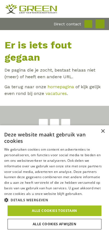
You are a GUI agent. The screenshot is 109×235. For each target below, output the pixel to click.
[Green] (54, 9)
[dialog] (54, 180)
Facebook (43, 123)
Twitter (54, 123)
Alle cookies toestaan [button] (54, 210)
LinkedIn (65, 123)
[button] (54, 200)
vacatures (56, 93)
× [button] (103, 131)
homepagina (61, 86)
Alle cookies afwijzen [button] (54, 224)
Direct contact (67, 24)
